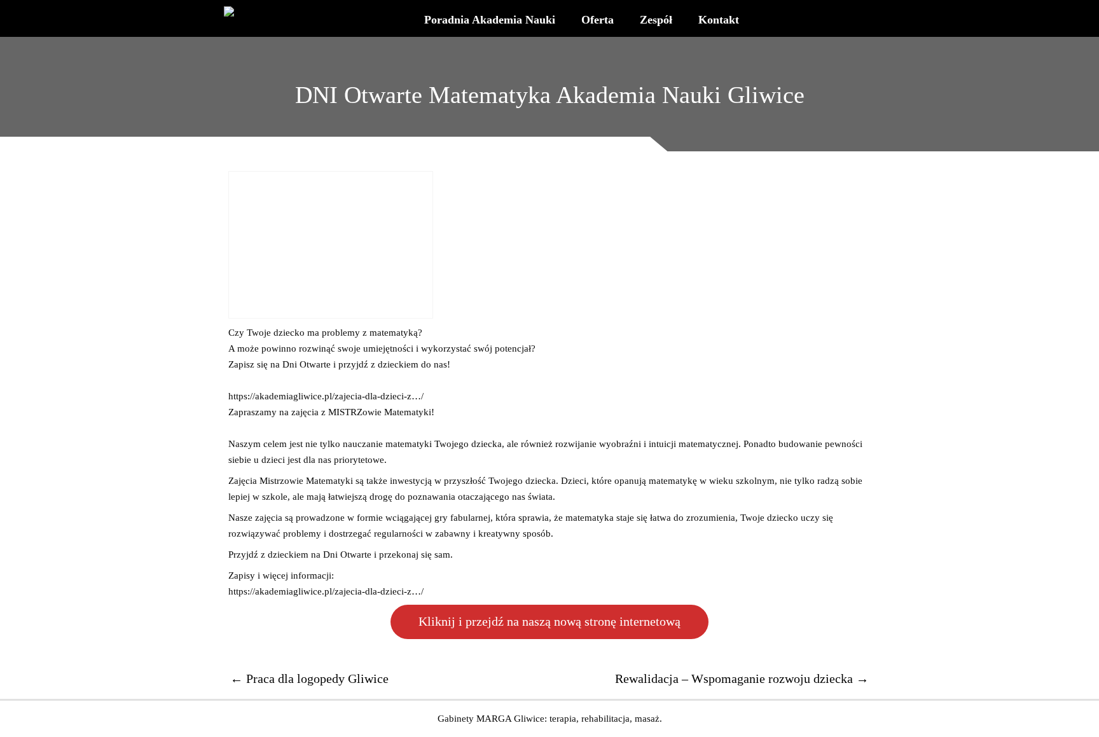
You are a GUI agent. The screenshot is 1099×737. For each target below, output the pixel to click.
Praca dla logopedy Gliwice (309, 678)
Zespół (656, 19)
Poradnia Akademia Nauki (489, 19)
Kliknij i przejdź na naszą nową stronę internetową (549, 621)
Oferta (597, 19)
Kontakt (718, 19)
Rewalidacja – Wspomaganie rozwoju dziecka (742, 678)
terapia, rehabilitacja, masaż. (606, 718)
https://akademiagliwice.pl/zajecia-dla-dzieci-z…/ (326, 396)
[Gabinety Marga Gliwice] (238, 11)
